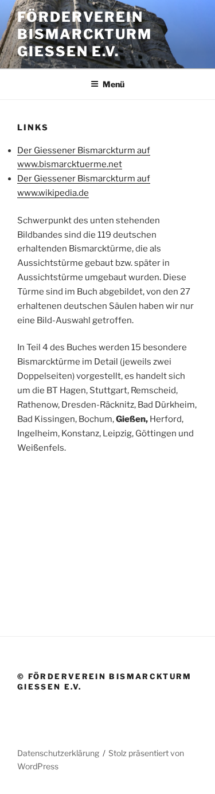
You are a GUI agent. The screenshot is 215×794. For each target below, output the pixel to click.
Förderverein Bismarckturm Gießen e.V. (84, 34)
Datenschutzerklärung (58, 753)
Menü (113, 84)
